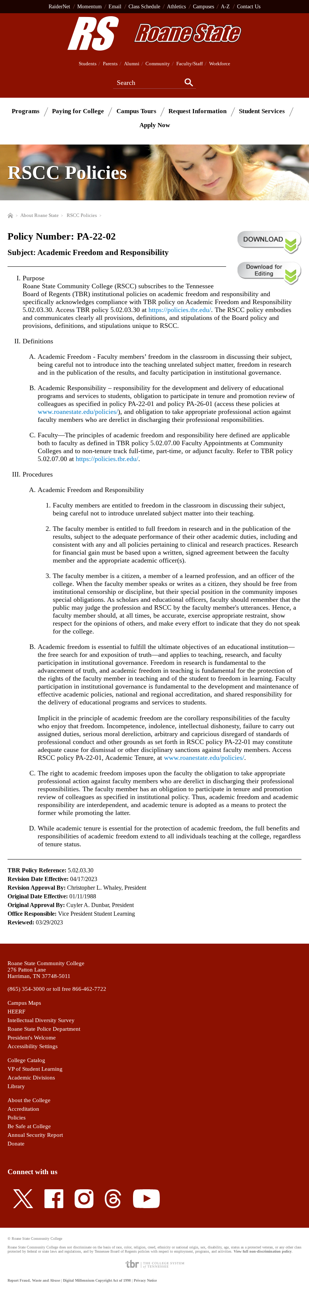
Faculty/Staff (189, 63)
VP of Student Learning (35, 1069)
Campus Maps (24, 1003)
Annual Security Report (35, 1135)
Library (16, 1086)
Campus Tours (136, 111)
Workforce (219, 63)
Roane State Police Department (44, 1029)
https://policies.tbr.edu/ (179, 310)
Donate (16, 1144)
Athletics (176, 6)
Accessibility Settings (33, 1046)
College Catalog (26, 1060)
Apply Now (154, 125)
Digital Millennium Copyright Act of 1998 (97, 1280)
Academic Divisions (31, 1078)
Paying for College (78, 111)
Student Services (262, 111)
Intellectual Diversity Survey (41, 1020)
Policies (17, 1118)
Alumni (131, 63)
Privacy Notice (145, 1280)
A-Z (225, 6)
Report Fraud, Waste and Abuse (34, 1280)
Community (157, 63)
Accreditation (23, 1109)
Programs (26, 111)
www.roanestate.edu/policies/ (78, 411)
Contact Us (248, 6)
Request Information (197, 111)
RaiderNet (59, 6)
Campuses (203, 6)
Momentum (89, 6)
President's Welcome (32, 1038)
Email (115, 6)
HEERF (16, 1012)
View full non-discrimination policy (263, 1251)
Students (87, 63)
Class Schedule (144, 6)
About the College (29, 1100)
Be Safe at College (29, 1126)
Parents (110, 63)
